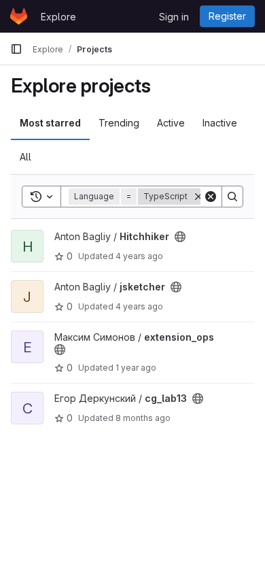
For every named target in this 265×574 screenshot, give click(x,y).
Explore (58, 16)
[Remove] (198, 196)
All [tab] (25, 157)
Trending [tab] (119, 123)
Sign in (174, 16)
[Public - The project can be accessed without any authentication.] (180, 236)
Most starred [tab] (50, 123)
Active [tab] (171, 123)
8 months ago (143, 418)
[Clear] (210, 196)
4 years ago (139, 256)
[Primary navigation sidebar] (16, 49)
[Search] (232, 196)
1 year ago (136, 367)
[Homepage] (18, 16)
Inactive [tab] (219, 123)
